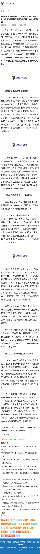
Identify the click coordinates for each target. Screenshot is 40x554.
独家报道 (36, 542)
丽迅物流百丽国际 (8, 536)
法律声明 (20, 544)
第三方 (25, 520)
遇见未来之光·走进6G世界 (12, 493)
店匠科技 (6, 434)
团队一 (12, 532)
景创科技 (26, 524)
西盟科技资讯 (23, 25)
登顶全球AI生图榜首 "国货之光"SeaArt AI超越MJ (19, 479)
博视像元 (13, 528)
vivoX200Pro (6, 524)
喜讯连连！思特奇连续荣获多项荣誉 (15, 483)
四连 (14, 524)
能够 (17, 536)
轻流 (30, 528)
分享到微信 (20, 439)
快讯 (7, 11)
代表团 (4, 520)
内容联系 (29, 542)
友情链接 (16, 542)
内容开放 (22, 542)
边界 (25, 528)
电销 (20, 528)
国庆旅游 (5, 532)
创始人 (34, 524)
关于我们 (2, 542)
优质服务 (25, 532)
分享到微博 (8, 439)
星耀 (19, 524)
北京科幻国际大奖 (15, 520)
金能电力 (5, 528)
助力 (18, 532)
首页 (2, 11)
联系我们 (9, 542)
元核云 (32, 520)
